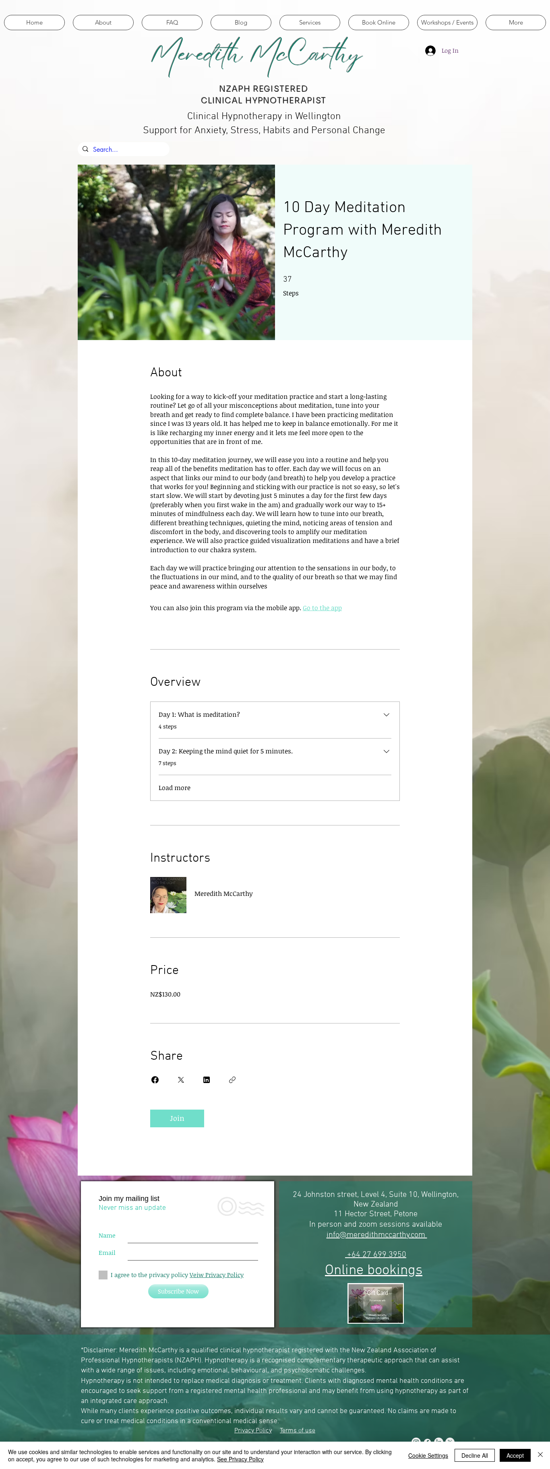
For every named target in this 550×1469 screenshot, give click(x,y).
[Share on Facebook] (155, 1080)
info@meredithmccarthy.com (377, 1235)
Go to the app (322, 607)
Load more (174, 787)
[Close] (540, 1455)
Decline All (474, 1455)
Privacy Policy (253, 1431)
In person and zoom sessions (360, 1225)
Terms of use (297, 1431)
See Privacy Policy (240, 1459)
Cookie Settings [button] (428, 1455)
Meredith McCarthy (256, 54)
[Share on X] (181, 1080)
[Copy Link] (232, 1080)
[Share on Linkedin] (206, 1080)
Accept (515, 1455)
